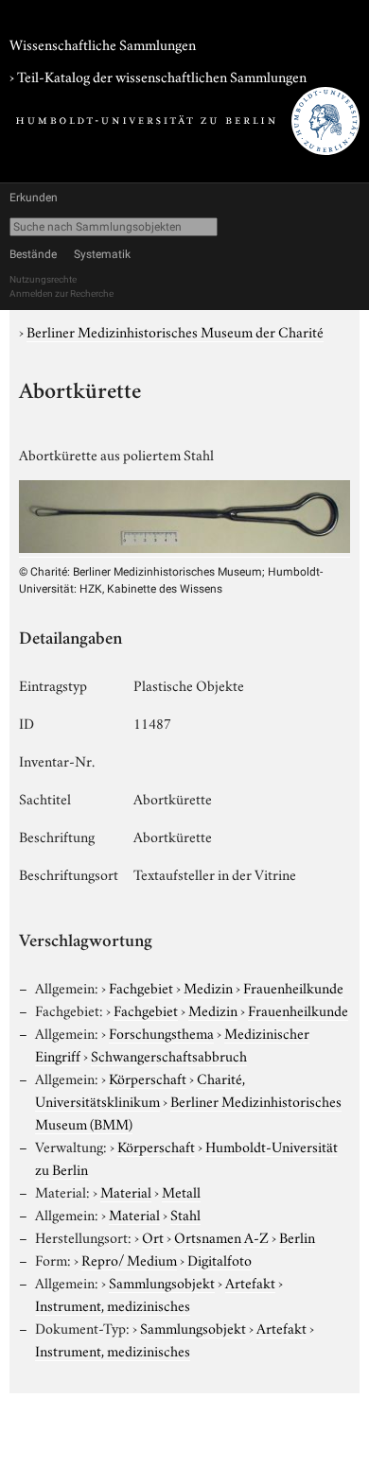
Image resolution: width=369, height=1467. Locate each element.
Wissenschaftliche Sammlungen (102, 43)
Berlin (297, 1236)
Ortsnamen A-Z (221, 1236)
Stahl (185, 1213)
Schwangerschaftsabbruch (169, 1054)
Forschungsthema (161, 1032)
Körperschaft (147, 1077)
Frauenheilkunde (293, 986)
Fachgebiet (141, 986)
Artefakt (250, 1281)
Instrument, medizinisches (112, 1304)
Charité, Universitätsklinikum (140, 1089)
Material (125, 1191)
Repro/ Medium (129, 1259)
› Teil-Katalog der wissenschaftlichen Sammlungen (158, 75)
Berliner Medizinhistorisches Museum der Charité (175, 330)
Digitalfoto (219, 1259)
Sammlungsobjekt (162, 1281)
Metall (181, 1191)
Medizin (208, 986)
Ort (153, 1236)
